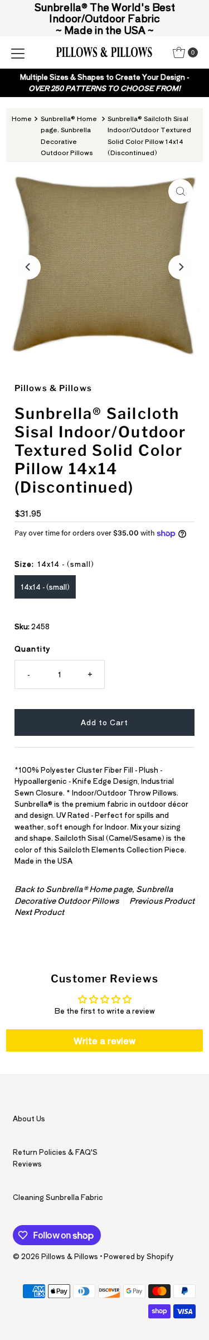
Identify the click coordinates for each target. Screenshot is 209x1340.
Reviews (27, 1163)
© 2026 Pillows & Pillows (55, 1256)
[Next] (180, 267)
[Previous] (28, 267)
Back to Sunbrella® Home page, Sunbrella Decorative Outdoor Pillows (93, 894)
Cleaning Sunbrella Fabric (58, 1197)
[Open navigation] (18, 52)
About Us (29, 1118)
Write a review (104, 1040)
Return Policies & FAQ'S (55, 1151)
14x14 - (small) (45, 586)
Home (22, 118)
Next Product (39, 911)
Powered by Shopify (139, 1256)
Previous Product (162, 900)
